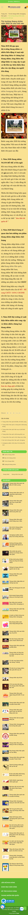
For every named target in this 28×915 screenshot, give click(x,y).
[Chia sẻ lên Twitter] (11, 413)
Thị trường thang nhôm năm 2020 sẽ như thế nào (12, 22)
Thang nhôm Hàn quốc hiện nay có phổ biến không (15, 502)
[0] (25, 8)
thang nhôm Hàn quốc (13, 266)
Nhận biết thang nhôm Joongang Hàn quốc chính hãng (16, 818)
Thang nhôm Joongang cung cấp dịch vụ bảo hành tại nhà (16, 857)
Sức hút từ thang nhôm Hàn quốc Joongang (13, 440)
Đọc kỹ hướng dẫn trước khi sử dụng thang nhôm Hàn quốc (16, 826)
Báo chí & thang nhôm (10, 458)
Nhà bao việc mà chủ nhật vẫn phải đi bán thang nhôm (16, 788)
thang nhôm (6, 474)
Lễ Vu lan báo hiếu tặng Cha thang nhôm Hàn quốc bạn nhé (16, 686)
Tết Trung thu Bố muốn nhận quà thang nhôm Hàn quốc (16, 810)
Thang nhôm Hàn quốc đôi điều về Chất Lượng (14, 421)
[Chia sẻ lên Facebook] (7, 413)
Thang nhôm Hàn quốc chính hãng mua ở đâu (14, 437)
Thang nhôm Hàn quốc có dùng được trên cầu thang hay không (16, 834)
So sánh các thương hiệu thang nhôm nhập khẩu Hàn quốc (16, 842)
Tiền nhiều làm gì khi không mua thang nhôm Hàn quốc (16, 552)
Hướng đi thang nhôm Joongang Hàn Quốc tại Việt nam (16, 544)
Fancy (17, 413)
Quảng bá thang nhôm (10, 464)
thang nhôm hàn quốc (17, 474)
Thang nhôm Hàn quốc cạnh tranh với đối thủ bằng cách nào (15, 711)
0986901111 (17, 1)
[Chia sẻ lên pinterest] (14, 413)
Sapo (17, 913)
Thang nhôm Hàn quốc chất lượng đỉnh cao (13, 434)
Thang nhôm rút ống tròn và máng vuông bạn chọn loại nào (16, 654)
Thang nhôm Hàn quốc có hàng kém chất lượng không (16, 494)
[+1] (20, 413)
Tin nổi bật (6, 480)
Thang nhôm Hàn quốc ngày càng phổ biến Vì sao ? (16, 695)
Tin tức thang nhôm (9, 461)
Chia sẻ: (3, 413)
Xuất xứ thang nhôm (9, 454)
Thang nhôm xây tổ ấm (15, 677)
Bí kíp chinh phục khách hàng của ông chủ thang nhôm (16, 561)
